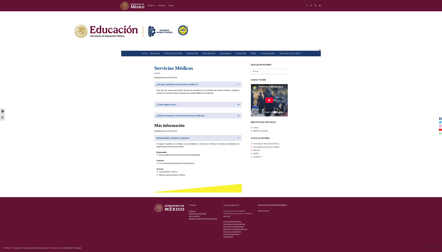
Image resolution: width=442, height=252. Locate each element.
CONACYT (257, 157)
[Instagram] (315, 5)
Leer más (226, 216)
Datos (171, 5)
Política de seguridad (231, 234)
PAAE (253, 53)
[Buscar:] (269, 71)
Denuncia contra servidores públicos (272, 205)
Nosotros (155, 53)
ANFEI (256, 154)
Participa (161, 5)
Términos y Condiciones (232, 232)
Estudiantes (209, 53)
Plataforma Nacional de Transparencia (203, 219)
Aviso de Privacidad (290, 53)
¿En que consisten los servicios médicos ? (177, 84)
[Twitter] (311, 5)
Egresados (225, 53)
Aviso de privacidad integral (233, 226)
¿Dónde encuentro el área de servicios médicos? (181, 115)
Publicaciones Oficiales (197, 213)
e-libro (255, 128)
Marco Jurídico (194, 216)
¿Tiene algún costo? (166, 104)
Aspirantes (192, 53)
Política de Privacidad (72, 248)
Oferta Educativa (173, 53)
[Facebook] (307, 5)
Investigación (268, 53)
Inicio (145, 53)
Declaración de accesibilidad (234, 224)
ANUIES (256, 150)
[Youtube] (320, 5)
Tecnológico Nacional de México (266, 144)
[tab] (198, 84)
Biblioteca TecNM (260, 131)
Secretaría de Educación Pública (266, 147)
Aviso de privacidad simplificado (235, 229)
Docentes (241, 53)
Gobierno (151, 5)
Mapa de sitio (228, 237)
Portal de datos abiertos (232, 221)
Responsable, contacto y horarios (173, 138)
